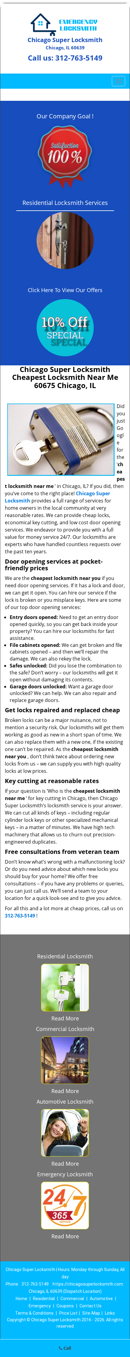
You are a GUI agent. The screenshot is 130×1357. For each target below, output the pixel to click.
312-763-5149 (78, 58)
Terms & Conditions (34, 1313)
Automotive (101, 1298)
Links (110, 1313)
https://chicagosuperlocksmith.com (88, 1284)
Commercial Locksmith (65, 1029)
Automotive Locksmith (65, 1101)
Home (21, 1298)
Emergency (40, 1305)
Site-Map (91, 1313)
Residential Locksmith (65, 956)
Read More (65, 1018)
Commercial (72, 1298)
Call (66, 1348)
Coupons (65, 1305)
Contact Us (91, 1305)
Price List (68, 1313)
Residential (44, 1298)
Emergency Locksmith (65, 1174)
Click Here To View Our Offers (65, 290)
